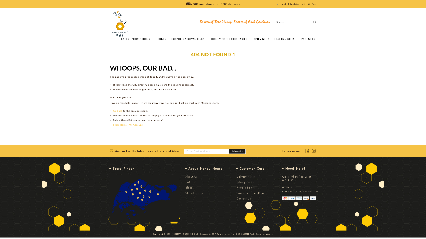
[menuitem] (135, 39)
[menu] (217, 39)
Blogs (188, 188)
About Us (191, 177)
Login (284, 4)
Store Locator (194, 193)
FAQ (188, 182)
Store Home (120, 124)
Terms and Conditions (250, 193)
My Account (136, 124)
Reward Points (245, 188)
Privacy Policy (245, 182)
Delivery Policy (245, 177)
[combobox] (292, 22)
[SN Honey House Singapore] (120, 24)
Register (295, 4)
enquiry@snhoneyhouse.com (300, 191)
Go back (117, 110)
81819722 (288, 180)
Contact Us (243, 199)
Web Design (256, 234)
